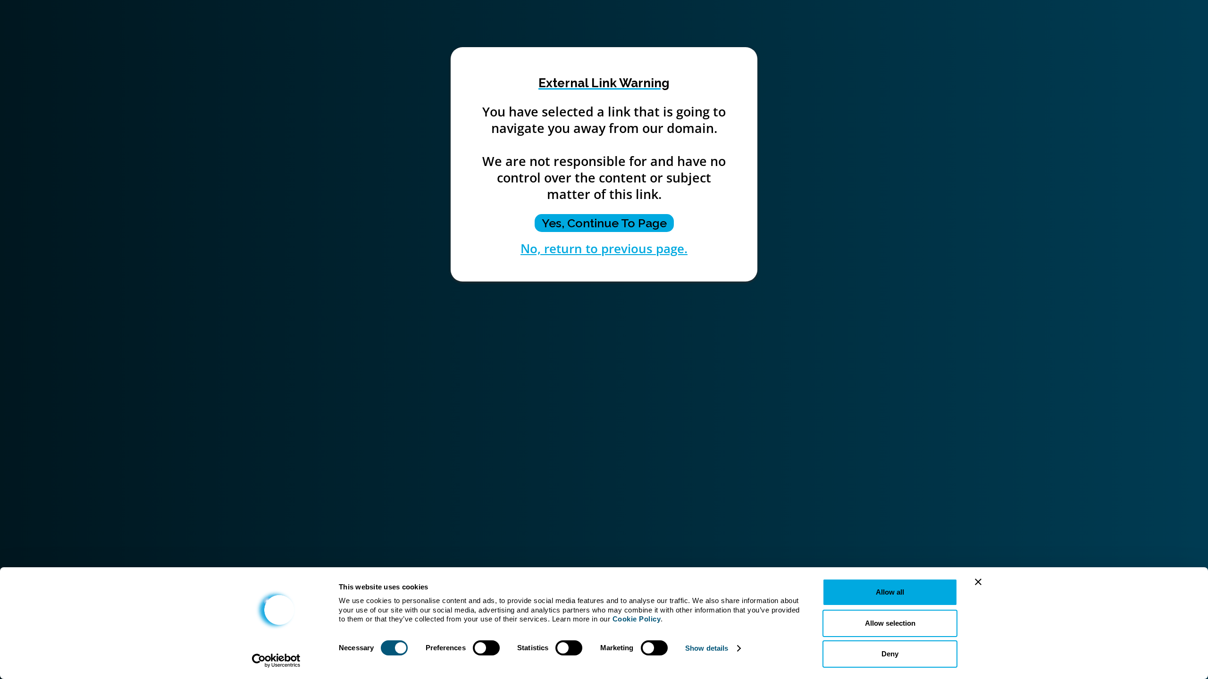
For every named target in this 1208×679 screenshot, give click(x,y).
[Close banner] (978, 582)
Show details (706, 648)
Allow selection (890, 623)
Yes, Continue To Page (604, 223)
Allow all (890, 592)
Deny (889, 654)
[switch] (486, 647)
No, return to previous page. (604, 248)
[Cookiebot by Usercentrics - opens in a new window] (276, 661)
